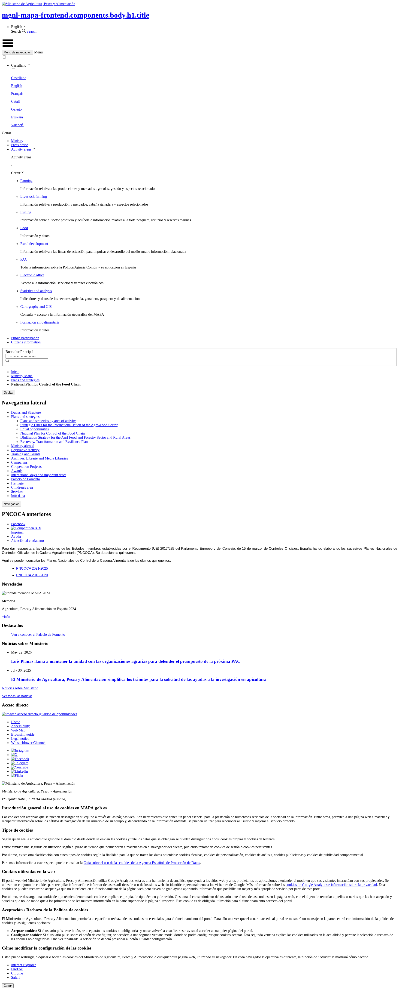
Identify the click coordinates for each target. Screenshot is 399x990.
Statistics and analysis (36, 291)
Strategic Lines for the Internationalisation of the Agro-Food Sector (69, 425)
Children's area (22, 487)
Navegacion (11, 504)
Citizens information (26, 342)
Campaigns (19, 462)
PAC (23, 259)
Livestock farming (33, 196)
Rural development (34, 244)
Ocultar (8, 392)
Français (17, 94)
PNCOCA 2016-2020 (32, 575)
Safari (15, 977)
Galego (16, 109)
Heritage (17, 483)
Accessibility (20, 726)
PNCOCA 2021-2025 (32, 568)
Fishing (25, 212)
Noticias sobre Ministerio (20, 688)
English (16, 86)
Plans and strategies (25, 380)
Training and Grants (25, 454)
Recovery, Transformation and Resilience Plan (54, 442)
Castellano (18, 78)
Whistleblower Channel (28, 743)
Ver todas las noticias (17, 696)
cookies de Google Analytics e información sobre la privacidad (331, 885)
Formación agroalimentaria (39, 322)
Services (17, 491)
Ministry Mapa (22, 376)
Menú (38, 52)
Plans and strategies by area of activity (48, 421)
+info (6, 617)
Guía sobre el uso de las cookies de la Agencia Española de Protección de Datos (142, 863)
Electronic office (32, 275)
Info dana (18, 496)
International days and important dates (38, 475)
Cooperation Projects (26, 467)
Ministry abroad (22, 446)
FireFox (17, 969)
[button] (199, 52)
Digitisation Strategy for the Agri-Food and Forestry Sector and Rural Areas (75, 437)
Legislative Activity (25, 450)
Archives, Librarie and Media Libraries (39, 458)
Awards (16, 471)
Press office (19, 145)
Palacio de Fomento (25, 479)
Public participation (25, 338)
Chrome (17, 973)
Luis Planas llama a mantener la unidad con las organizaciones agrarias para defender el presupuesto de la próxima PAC (125, 661)
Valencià (17, 125)
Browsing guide (22, 734)
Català (15, 101)
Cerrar (8, 985)
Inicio (15, 372)
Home (15, 722)
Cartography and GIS (36, 306)
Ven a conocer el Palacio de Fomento (38, 634)
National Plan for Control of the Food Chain (52, 433)
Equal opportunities (34, 429)
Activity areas (21, 149)
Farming (26, 181)
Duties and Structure (26, 412)
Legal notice (20, 738)
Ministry (17, 141)
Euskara (17, 117)
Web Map (18, 730)
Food (24, 228)
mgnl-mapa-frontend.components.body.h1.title (75, 15)
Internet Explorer (23, 965)
